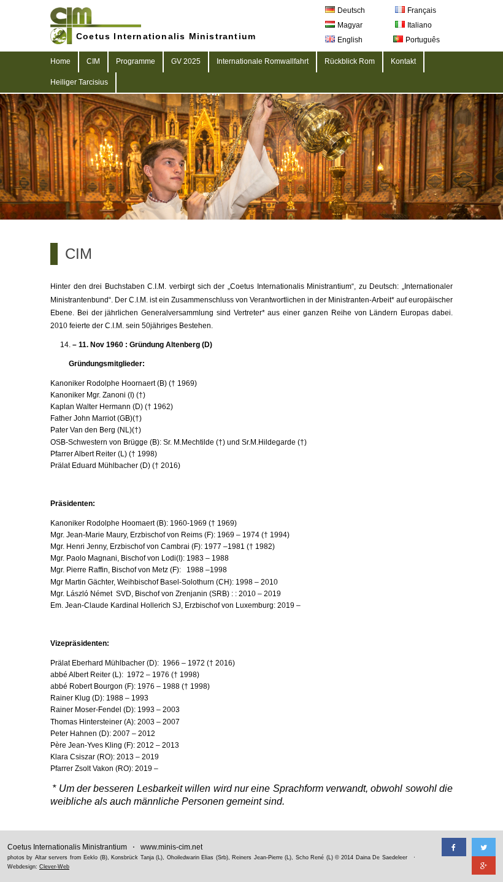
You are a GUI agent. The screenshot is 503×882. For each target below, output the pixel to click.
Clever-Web (54, 867)
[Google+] (484, 865)
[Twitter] (484, 847)
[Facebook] (454, 847)
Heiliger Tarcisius (79, 82)
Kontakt (403, 61)
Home (60, 61)
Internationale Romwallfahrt (263, 61)
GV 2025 (186, 61)
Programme (135, 61)
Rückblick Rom (349, 61)
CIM (93, 61)
